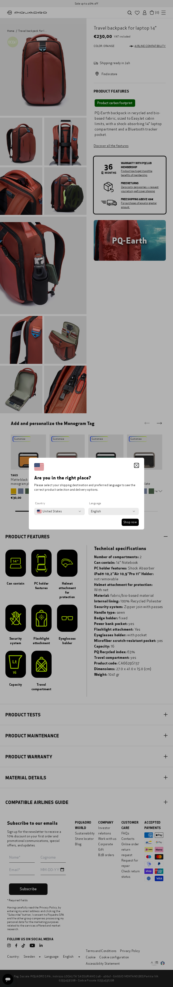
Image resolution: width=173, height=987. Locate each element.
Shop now (130, 522)
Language (95, 503)
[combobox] (49, 511)
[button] (136, 465)
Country (40, 503)
